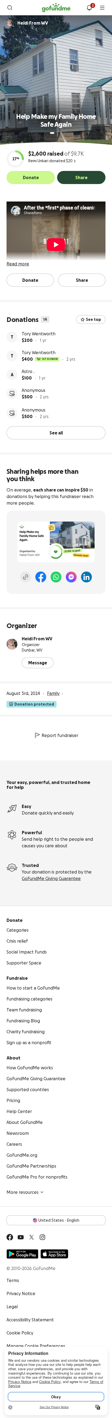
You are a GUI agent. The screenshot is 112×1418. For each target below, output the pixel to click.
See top (93, 319)
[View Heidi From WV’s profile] (12, 644)
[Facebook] (40, 577)
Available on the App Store (54, 1254)
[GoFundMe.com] (56, 8)
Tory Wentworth (38, 333)
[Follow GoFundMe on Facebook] (9, 1237)
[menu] (102, 7)
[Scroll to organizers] (10, 23)
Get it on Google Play (22, 1254)
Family (53, 693)
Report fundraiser (60, 735)
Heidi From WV (37, 638)
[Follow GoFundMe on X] (31, 1237)
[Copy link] (25, 577)
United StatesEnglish (58, 1220)
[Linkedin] (86, 577)
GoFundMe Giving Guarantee (51, 878)
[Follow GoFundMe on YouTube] (20, 1237)
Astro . (28, 371)
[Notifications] (89, 7)
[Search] (9, 7)
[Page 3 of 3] (61, 133)
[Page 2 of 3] (57, 133)
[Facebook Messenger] (71, 577)
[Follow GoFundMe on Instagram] (42, 1237)
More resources (23, 1192)
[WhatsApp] (56, 577)
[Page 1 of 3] (52, 133)
